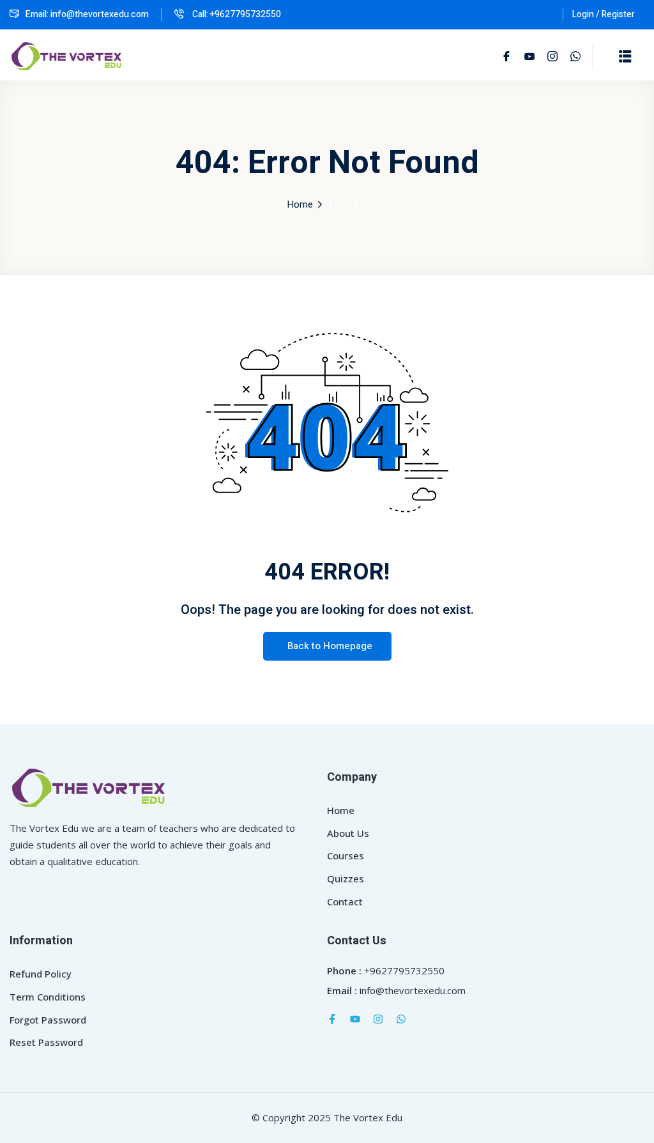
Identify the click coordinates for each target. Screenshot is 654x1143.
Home (300, 204)
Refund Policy (41, 973)
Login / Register (603, 14)
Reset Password (46, 1042)
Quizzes (345, 878)
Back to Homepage (329, 646)
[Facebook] (506, 57)
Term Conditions (48, 996)
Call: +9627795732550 (235, 14)
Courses (345, 855)
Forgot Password (48, 1019)
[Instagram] (378, 1019)
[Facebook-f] (332, 1019)
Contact (345, 901)
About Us (348, 833)
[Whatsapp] (401, 1019)
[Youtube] (355, 1019)
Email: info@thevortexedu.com (87, 14)
